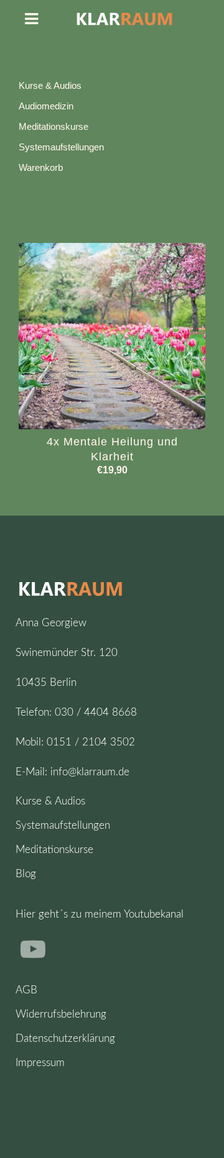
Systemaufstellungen (61, 147)
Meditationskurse (53, 126)
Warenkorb (41, 167)
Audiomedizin (46, 106)
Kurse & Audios (50, 85)
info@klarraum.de (89, 772)
